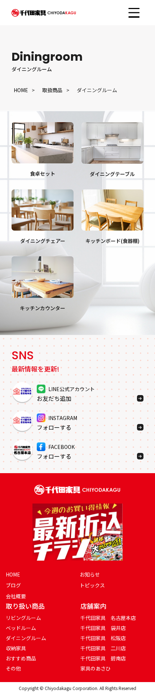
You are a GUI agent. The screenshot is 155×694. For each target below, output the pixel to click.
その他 (13, 668)
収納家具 (16, 648)
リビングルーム (23, 617)
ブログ (13, 585)
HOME (21, 90)
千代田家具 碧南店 (103, 658)
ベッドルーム (21, 627)
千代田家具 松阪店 (103, 638)
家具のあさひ (95, 668)
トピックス (92, 585)
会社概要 (16, 596)
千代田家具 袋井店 (103, 627)
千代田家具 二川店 (103, 648)
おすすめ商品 (21, 658)
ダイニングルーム (26, 638)
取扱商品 (52, 90)
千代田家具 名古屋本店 (108, 617)
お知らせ (90, 574)
